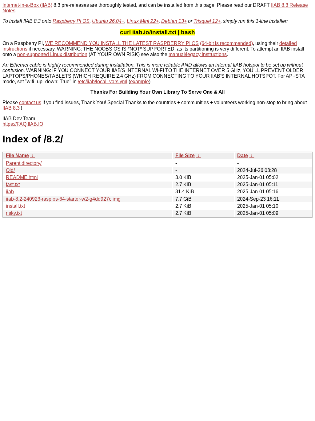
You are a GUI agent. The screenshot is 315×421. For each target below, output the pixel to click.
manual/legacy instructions (198, 54)
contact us (30, 102)
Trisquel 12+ (207, 21)
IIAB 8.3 (11, 108)
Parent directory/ (24, 163)
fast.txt (13, 184)
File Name (17, 155)
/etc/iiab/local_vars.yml (102, 81)
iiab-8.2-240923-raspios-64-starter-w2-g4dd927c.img (63, 199)
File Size (185, 155)
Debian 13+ (174, 21)
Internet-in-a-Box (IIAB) (27, 5)
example (139, 81)
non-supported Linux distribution (52, 54)
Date (242, 155)
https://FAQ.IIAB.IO (22, 124)
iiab (10, 191)
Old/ (10, 170)
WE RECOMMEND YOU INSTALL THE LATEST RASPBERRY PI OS (122, 43)
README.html (22, 177)
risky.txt (14, 213)
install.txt (15, 206)
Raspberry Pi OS (71, 21)
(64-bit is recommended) (226, 43)
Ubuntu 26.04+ (108, 21)
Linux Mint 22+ (143, 21)
